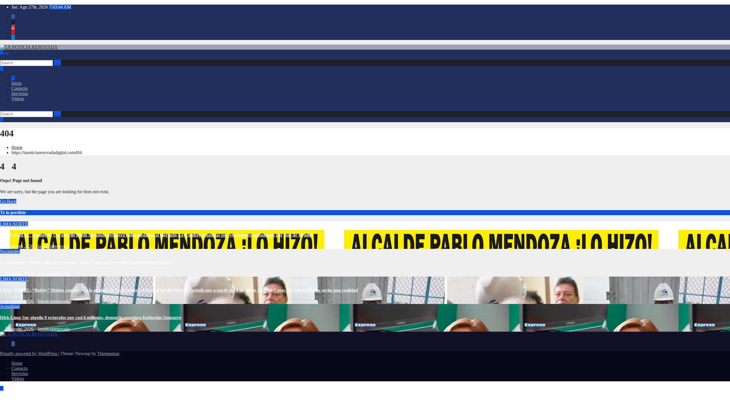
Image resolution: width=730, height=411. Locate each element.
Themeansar (108, 353)
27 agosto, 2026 (20, 246)
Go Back (8, 201)
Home (17, 147)
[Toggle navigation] (7, 54)
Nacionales (10, 251)
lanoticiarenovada (54, 246)
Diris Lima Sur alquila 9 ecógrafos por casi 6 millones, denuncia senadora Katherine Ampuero (90, 317)
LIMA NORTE (14, 223)
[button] (1, 57)
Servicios (19, 93)
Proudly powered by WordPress (29, 353)
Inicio (16, 83)
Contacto (19, 88)
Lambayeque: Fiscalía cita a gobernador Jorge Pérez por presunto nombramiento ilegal (84, 262)
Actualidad (10, 306)
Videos (17, 98)
